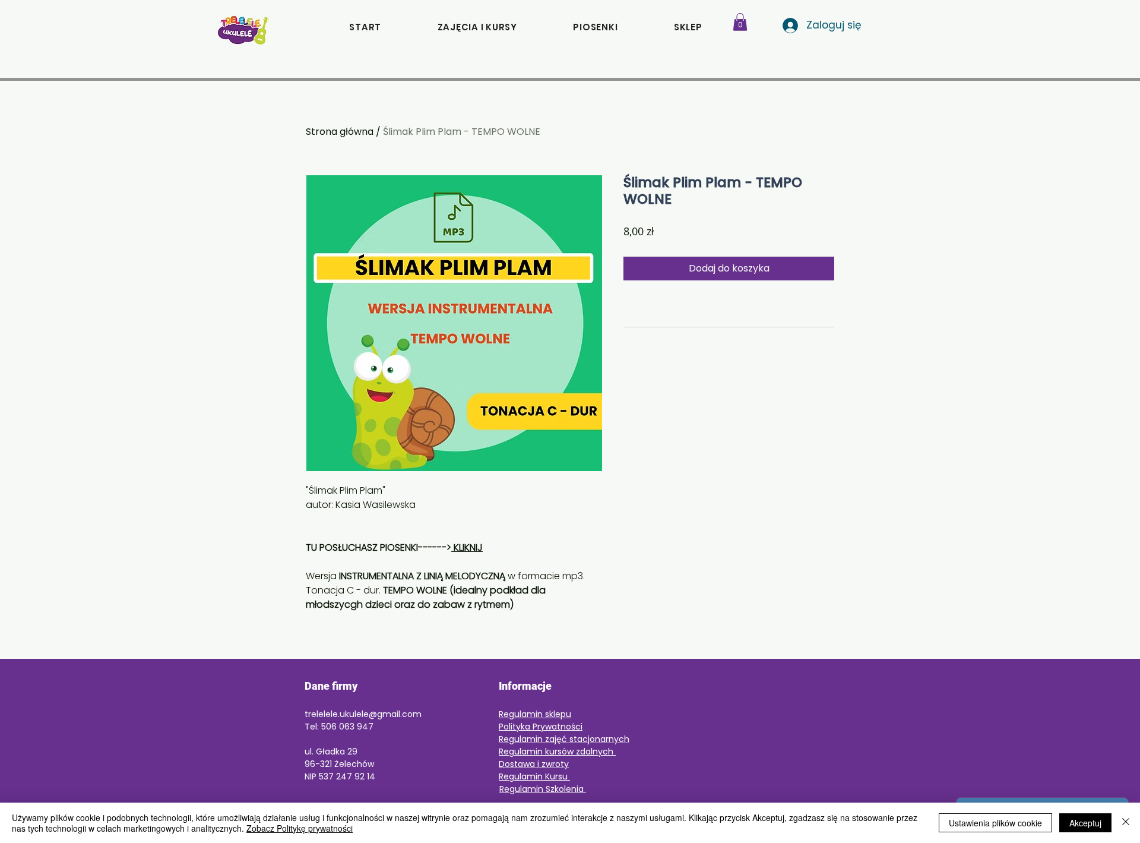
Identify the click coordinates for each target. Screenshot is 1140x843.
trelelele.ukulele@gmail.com (363, 714)
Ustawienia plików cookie (995, 823)
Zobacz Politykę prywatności (299, 828)
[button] (688, 27)
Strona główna (339, 131)
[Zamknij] (1126, 822)
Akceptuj (1085, 823)
